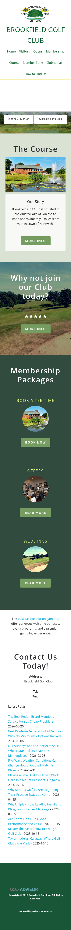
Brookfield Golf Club (35, 14)
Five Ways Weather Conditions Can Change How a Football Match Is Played (33, 765)
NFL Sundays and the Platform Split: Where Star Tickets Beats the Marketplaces (33, 751)
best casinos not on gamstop (38, 619)
